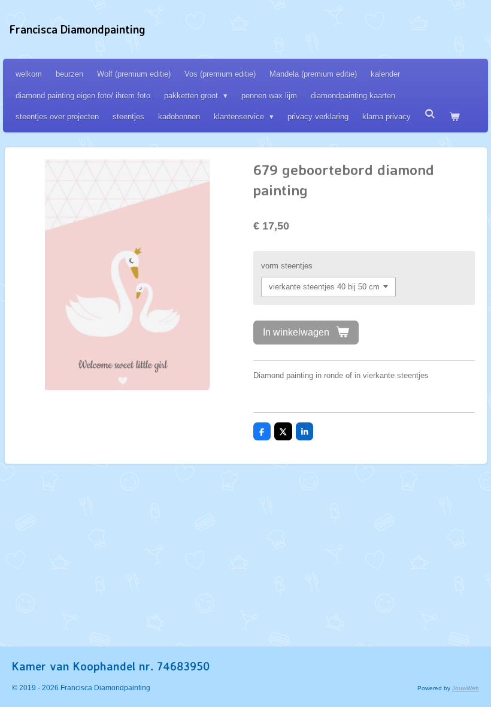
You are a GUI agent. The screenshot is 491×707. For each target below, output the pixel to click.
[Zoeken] (430, 114)
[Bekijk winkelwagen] (454, 116)
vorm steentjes (287, 265)
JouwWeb (465, 688)
